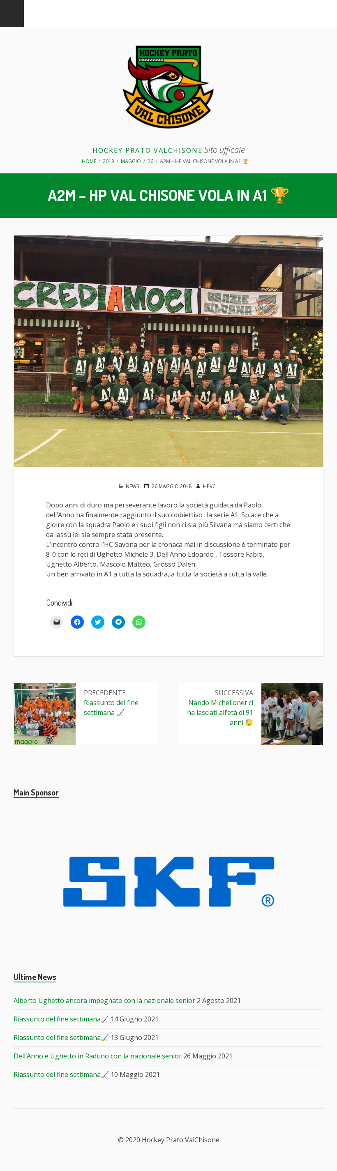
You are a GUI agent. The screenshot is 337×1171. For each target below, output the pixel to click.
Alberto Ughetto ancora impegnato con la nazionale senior (104, 1000)
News (132, 486)
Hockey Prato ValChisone (147, 150)
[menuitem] (12, 13)
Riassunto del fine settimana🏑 (61, 1018)
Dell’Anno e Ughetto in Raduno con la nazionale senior (98, 1055)
